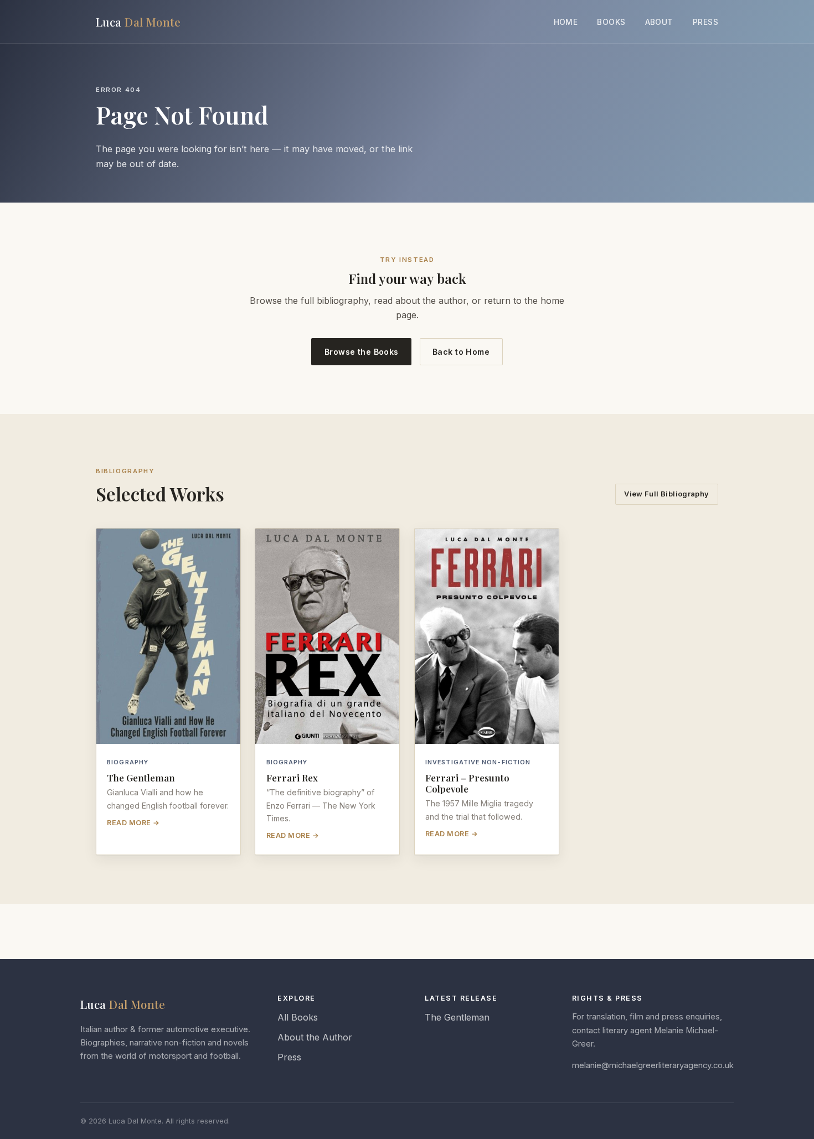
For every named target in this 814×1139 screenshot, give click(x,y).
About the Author (314, 1037)
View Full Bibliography (666, 494)
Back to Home (461, 351)
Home (566, 22)
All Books (297, 1017)
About (659, 22)
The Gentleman (457, 1017)
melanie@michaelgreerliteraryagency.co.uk (653, 1065)
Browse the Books (361, 351)
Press (705, 22)
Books (611, 22)
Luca (138, 21)
